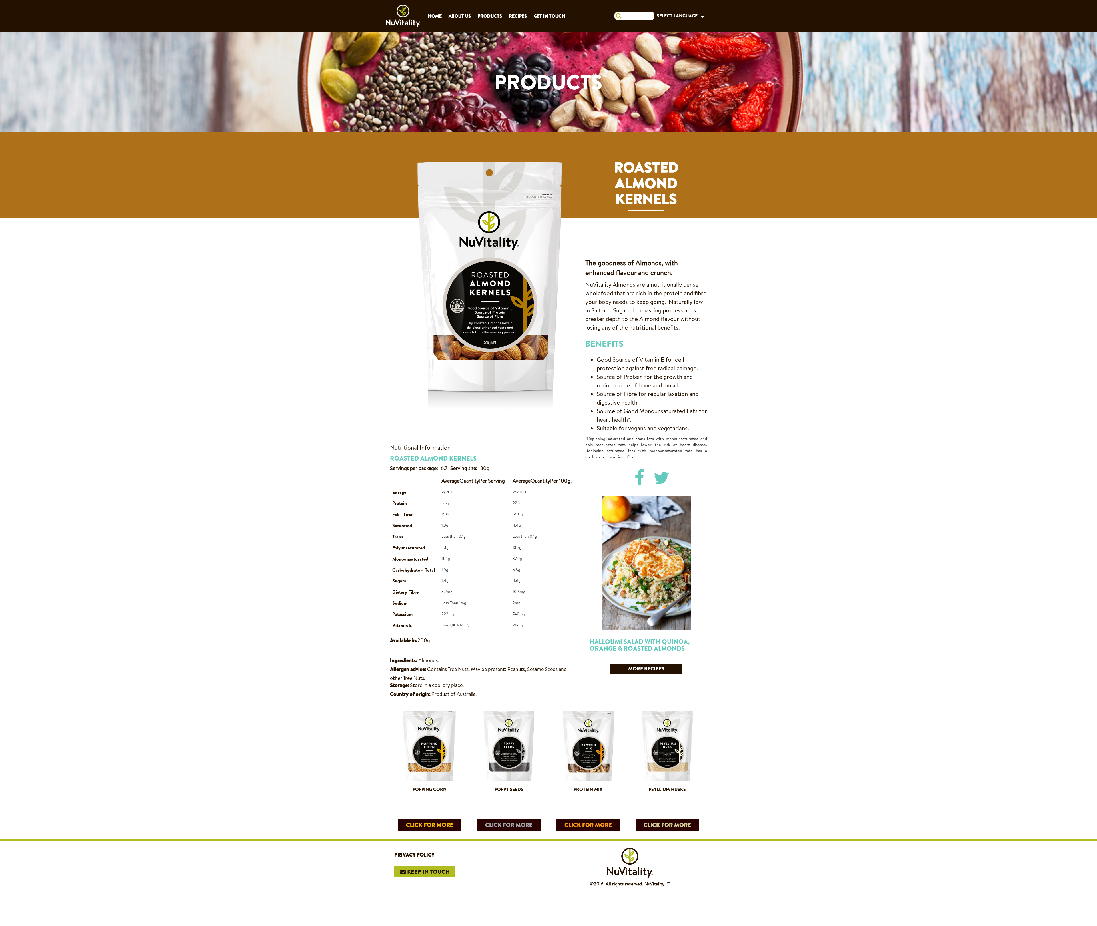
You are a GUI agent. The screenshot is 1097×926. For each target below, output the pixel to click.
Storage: (399, 685)
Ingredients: (403, 660)
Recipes (518, 16)
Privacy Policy (414, 854)
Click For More (429, 825)
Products (490, 16)
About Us (460, 16)
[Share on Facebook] (639, 477)
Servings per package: (414, 468)
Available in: (403, 640)
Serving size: (463, 468)
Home (435, 16)
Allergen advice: (408, 669)
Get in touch (549, 16)
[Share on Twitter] (661, 477)
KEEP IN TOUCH (428, 871)
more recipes (646, 668)
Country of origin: (410, 694)
